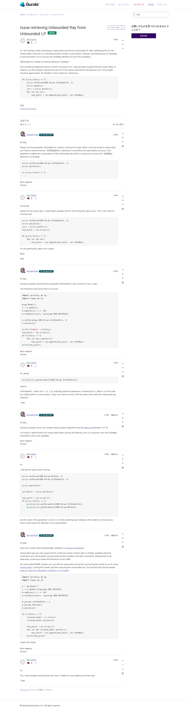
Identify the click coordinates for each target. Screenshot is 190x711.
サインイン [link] (162, 4)
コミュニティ (124, 4)
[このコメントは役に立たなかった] (122, 141)
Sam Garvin (31, 39)
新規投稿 (143, 36)
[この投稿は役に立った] (122, 40)
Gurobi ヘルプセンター (28, 15)
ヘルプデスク (138, 4)
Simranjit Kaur (32, 135)
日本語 (151, 5)
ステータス (110, 4)
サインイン (24, 690)
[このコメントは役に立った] (122, 133)
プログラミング (58, 15)
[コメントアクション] (122, 146)
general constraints (74, 548)
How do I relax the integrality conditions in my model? (44, 570)
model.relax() (26, 567)
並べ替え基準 (118, 124)
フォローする (114, 27)
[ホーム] (29, 4)
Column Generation (28, 109)
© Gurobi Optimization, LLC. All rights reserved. (40, 705)
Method (87, 427)
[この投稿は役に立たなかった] (122, 48)
